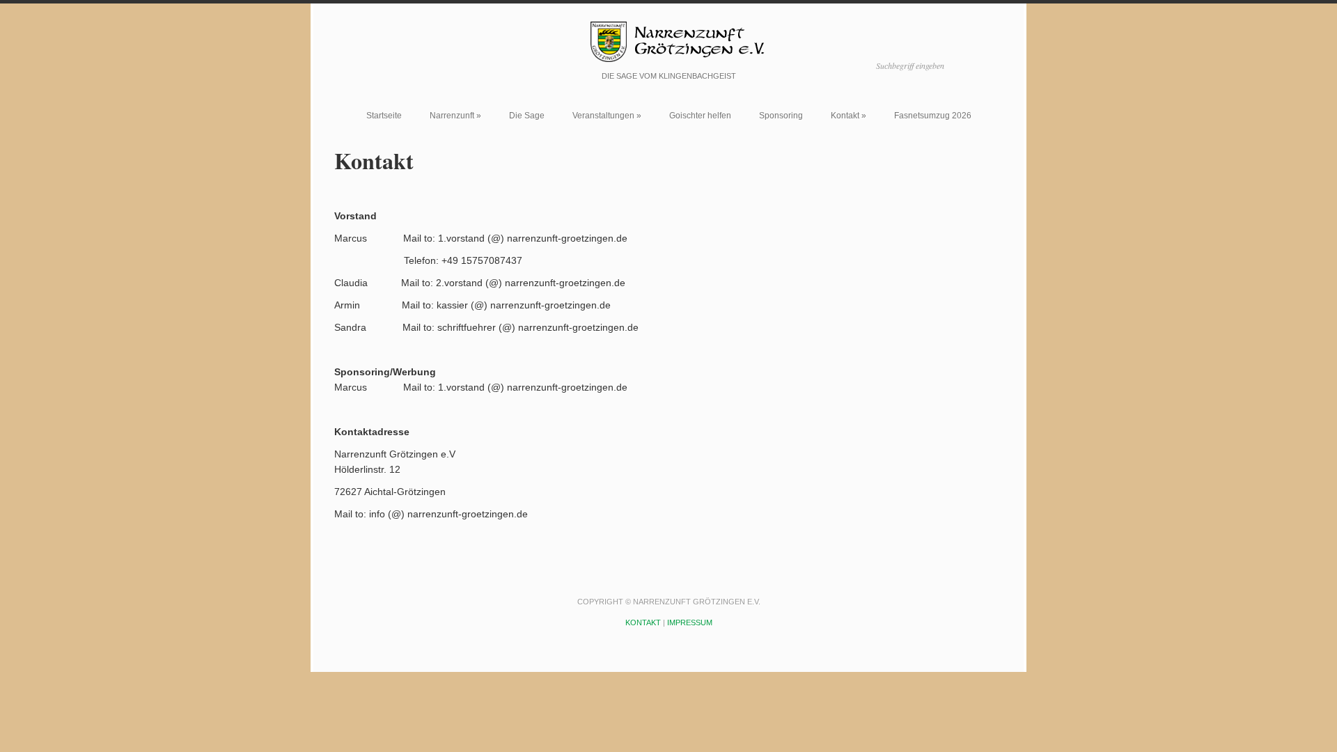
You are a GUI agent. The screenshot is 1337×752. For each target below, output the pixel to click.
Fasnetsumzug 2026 (932, 115)
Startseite (384, 115)
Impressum (689, 622)
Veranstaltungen (606, 115)
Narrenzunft (455, 115)
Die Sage (527, 115)
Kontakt (848, 115)
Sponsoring (781, 115)
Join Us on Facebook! (401, 64)
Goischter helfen (700, 115)
